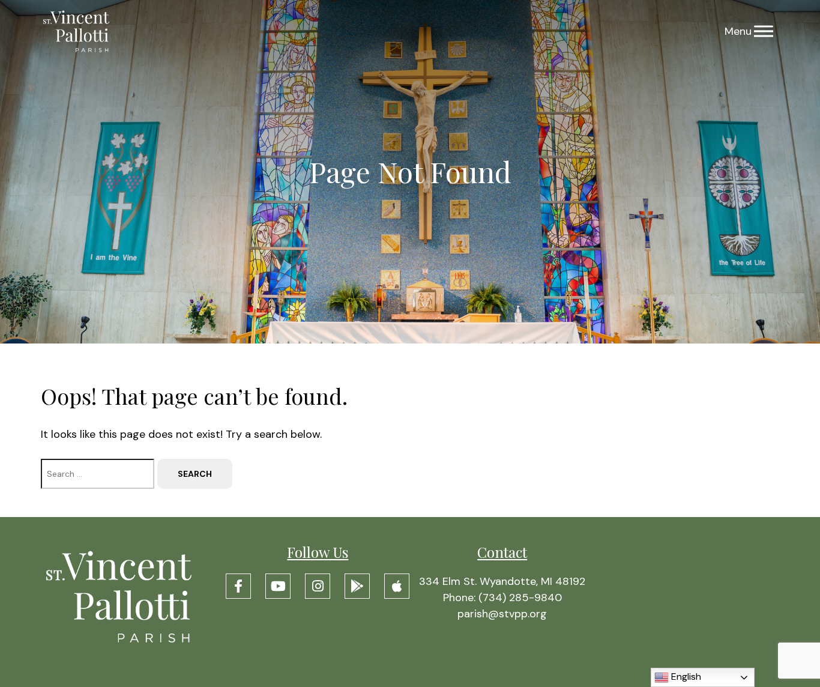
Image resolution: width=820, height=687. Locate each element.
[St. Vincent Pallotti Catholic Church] (76, 31)
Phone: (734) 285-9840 (502, 597)
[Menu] (763, 31)
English (685, 676)
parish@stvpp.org (502, 614)
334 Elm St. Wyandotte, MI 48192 (502, 581)
